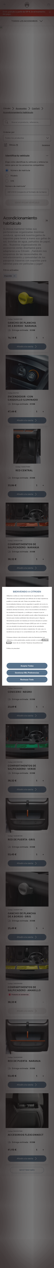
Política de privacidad (13, 648)
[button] (27, 672)
